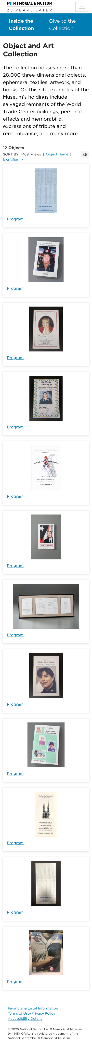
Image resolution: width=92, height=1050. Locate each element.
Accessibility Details (25, 1018)
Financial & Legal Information (33, 1008)
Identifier (10, 159)
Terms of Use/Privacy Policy (31, 1013)
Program (15, 219)
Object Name (57, 154)
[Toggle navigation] (82, 7)
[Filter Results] (85, 154)
